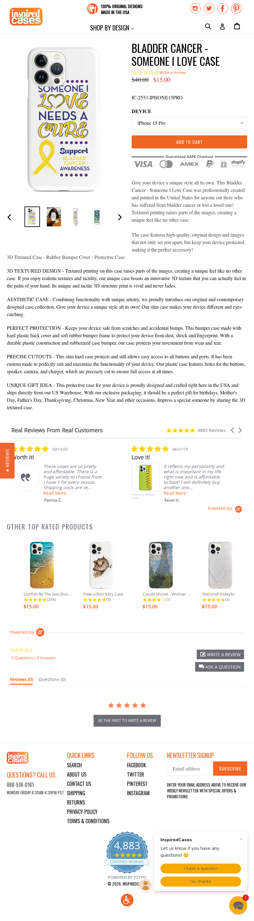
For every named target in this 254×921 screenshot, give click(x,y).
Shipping (76, 793)
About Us (76, 774)
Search (74, 765)
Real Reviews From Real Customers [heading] (57, 430)
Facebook (136, 765)
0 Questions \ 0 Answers (33, 657)
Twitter (135, 774)
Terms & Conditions (88, 821)
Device (141, 111)
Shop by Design (113, 27)
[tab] (21, 681)
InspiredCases (135, 884)
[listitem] (57, 474)
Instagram (138, 793)
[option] (32, 216)
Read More (54, 493)
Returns (76, 802)
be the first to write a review (127, 720)
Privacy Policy (82, 811)
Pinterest (137, 783)
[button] (233, 430)
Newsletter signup (190, 755)
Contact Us (79, 783)
